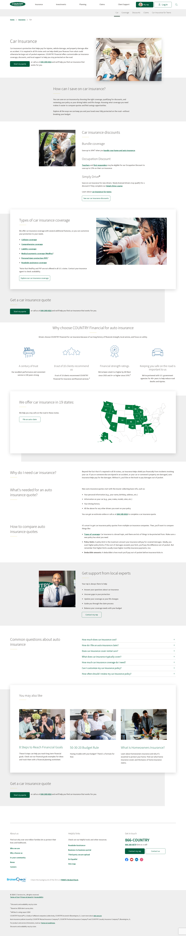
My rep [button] (146, 4)
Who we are (15, 848)
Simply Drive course (114, 186)
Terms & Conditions (48, 923)
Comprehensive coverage (32, 244)
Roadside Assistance (76, 845)
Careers (13, 867)
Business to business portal (79, 850)
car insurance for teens (101, 191)
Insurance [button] (39, 4)
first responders (100, 165)
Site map (72, 864)
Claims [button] (102, 4)
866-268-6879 (130, 844)
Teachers (86, 165)
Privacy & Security (27, 897)
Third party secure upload (79, 854)
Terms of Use (14, 897)
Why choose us (16, 853)
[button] (176, 4)
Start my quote (20, 64)
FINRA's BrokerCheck (69, 880)
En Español (72, 859)
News (12, 862)
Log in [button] (165, 4)
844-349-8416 (45, 62)
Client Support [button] (123, 4)
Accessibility (38, 897)
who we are (98, 916)
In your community (18, 857)
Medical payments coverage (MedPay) (37, 253)
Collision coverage (29, 239)
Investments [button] (61, 4)
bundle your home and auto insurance (119, 150)
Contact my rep (91, 614)
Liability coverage (28, 249)
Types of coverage (92, 534)
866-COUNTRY (137, 839)
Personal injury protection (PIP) (34, 258)
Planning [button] (82, 4)
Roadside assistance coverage (34, 262)
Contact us (155, 851)
